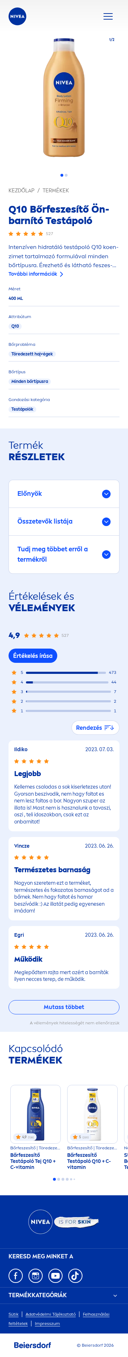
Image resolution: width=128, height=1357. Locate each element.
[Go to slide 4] (67, 1179)
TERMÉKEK (56, 191)
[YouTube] (55, 1276)
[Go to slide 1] (61, 175)
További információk (33, 274)
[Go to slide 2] (66, 175)
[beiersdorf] (32, 1345)
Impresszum (47, 1323)
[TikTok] (75, 1276)
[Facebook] (16, 1276)
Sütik (13, 1314)
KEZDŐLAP (21, 191)
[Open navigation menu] (108, 16)
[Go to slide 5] (71, 1179)
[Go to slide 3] (63, 1179)
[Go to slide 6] (74, 1179)
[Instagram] (35, 1276)
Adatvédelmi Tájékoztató (51, 1314)
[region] (64, 99)
